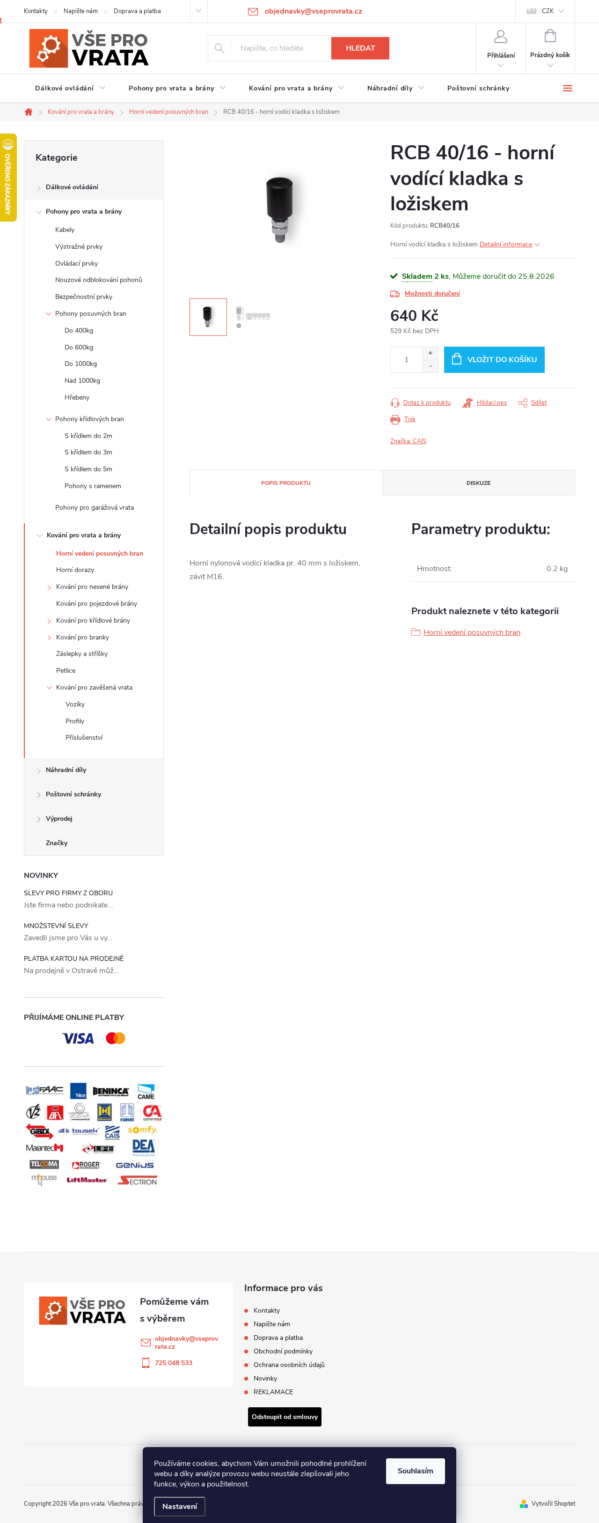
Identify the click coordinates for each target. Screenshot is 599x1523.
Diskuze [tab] (478, 483)
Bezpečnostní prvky (83, 296)
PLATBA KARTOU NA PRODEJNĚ (74, 958)
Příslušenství (84, 737)
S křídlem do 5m (88, 469)
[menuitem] (70, 88)
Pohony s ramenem (93, 486)
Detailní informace (506, 244)
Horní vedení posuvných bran (99, 553)
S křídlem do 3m (88, 452)
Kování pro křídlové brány (93, 620)
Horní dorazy (75, 569)
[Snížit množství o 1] (430, 366)
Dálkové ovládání (72, 187)
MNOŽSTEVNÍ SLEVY (56, 925)
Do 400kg (79, 330)
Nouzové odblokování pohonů (98, 279)
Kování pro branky (82, 637)
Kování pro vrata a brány (84, 535)
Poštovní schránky (73, 794)
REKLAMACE (273, 1392)
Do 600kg (79, 347)
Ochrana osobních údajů (289, 1364)
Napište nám (81, 11)
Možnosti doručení (432, 293)
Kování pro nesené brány (92, 586)
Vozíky (75, 704)
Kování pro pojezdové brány (96, 603)
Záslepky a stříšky (82, 653)
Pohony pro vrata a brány (84, 211)
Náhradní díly (66, 769)
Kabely (64, 229)
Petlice (65, 670)
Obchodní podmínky (283, 1351)
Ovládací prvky (76, 263)
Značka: (408, 441)
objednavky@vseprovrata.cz (186, 1342)
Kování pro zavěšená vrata (94, 687)
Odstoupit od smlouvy (285, 1416)
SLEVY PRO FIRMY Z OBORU (68, 893)
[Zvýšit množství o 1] (430, 353)
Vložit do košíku (502, 360)
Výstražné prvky (78, 246)
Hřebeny (77, 397)
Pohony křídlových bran (89, 419)
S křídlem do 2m (88, 435)
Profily (75, 721)
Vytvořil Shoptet (553, 1504)
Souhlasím (415, 1471)
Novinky (265, 1378)
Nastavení (179, 1506)
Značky (56, 843)
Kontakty (36, 11)
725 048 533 (173, 1363)
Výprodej (59, 818)
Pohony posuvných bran (90, 313)
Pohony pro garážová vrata (94, 507)
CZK (548, 11)
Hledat (360, 48)
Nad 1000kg (82, 380)
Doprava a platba (137, 11)
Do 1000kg (81, 363)
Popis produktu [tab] (286, 483)
